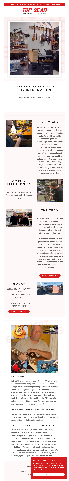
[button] (10, 11)
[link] (34, 11)
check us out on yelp (19, 311)
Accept (49, 474)
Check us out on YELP (50, 275)
